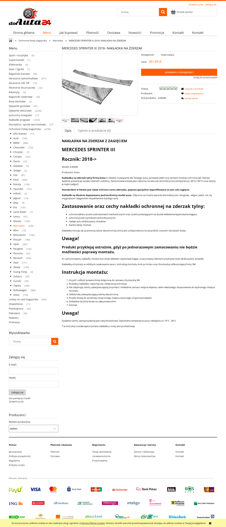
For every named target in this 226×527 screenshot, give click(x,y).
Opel (16, 244)
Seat (15, 262)
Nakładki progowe (19, 119)
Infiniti (17, 193)
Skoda (16, 267)
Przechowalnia (99, 460)
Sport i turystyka (18, 55)
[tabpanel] (139, 233)
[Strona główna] (30, 16)
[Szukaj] (163, 12)
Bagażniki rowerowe (20, 96)
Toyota (17, 285)
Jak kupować (15, 451)
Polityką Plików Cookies (92, 523)
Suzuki (17, 281)
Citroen (17, 156)
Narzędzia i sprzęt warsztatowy (27, 124)
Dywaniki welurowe (20, 110)
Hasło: (12, 377)
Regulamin (14, 460)
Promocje (14, 322)
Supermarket (16, 60)
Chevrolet (19, 147)
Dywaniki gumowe (19, 106)
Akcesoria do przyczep (22, 87)
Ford (16, 179)
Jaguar (17, 198)
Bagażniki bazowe (19, 73)
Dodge (17, 170)
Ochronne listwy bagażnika (25, 129)
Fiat (15, 175)
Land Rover (19, 212)
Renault (17, 258)
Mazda (17, 221)
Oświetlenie (16, 304)
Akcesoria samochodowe (23, 78)
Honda (17, 184)
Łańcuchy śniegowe (20, 115)
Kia (15, 207)
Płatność (55, 451)
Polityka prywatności (20, 456)
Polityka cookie (17, 465)
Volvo (16, 294)
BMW (16, 142)
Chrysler (18, 152)
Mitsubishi (19, 235)
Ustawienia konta (101, 456)
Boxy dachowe (17, 101)
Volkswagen (20, 290)
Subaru (17, 276)
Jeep (15, 202)
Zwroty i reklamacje (144, 451)
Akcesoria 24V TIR (19, 83)
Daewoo (18, 166)
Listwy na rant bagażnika (23, 299)
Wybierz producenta (19, 422)
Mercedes (19, 225)
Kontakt (180, 451)
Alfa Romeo (20, 133)
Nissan (17, 239)
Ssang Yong (20, 271)
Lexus (16, 216)
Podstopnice (16, 308)
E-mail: (13, 364)
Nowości (14, 317)
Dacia (16, 161)
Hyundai (18, 189)
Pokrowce (14, 313)
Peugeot (18, 248)
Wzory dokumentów (144, 456)
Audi (16, 138)
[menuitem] (23, 33)
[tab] (68, 130)
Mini (16, 230)
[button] (191, 88)
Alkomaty (14, 92)
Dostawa (55, 456)
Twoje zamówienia (101, 451)
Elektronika (15, 64)
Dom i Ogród (16, 69)
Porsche (18, 253)
